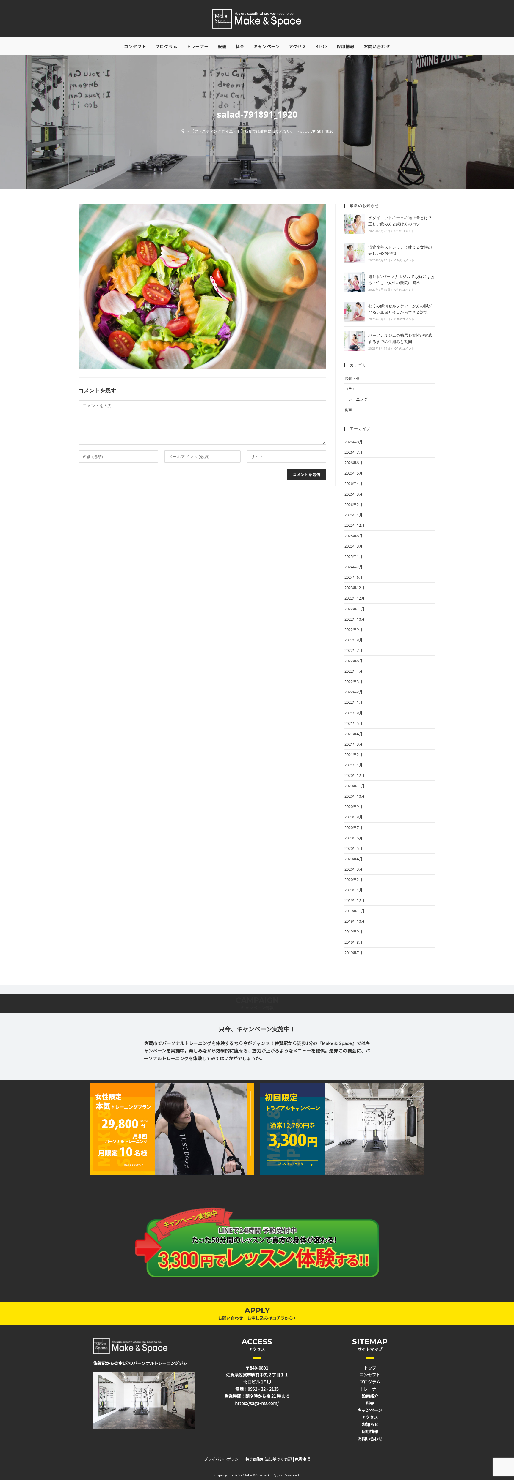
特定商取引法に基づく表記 (268, 1459)
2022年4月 (353, 671)
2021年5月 (353, 723)
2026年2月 (353, 504)
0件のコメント (404, 231)
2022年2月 (353, 692)
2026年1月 (353, 515)
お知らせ (352, 378)
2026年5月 (353, 473)
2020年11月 (354, 785)
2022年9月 (353, 629)
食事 (348, 409)
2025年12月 (354, 525)
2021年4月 (353, 733)
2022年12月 (354, 598)
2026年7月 (353, 452)
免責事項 (302, 1459)
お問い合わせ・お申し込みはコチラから (256, 1318)
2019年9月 (353, 931)
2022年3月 (353, 681)
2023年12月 (354, 587)
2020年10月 (354, 796)
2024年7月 (353, 567)
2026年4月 (353, 483)
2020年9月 (353, 806)
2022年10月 (354, 619)
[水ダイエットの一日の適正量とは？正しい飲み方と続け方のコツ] (354, 224)
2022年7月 (353, 650)
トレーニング (356, 399)
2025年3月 (353, 546)
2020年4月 (353, 858)
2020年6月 (353, 838)
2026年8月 (353, 442)
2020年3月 (353, 869)
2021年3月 (353, 744)
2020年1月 (353, 890)
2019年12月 (354, 900)
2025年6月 (353, 535)
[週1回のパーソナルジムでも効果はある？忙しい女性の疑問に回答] (354, 282)
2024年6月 (353, 577)
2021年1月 (353, 765)
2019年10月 (354, 921)
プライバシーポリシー (223, 1459)
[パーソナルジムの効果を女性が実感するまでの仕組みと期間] (354, 341)
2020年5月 (353, 848)
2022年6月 (353, 660)
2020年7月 (353, 827)
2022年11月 (354, 608)
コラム (350, 388)
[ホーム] (183, 131)
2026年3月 (353, 494)
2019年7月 (353, 952)
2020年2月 (353, 879)
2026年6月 (353, 462)
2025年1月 (353, 556)
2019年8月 (353, 942)
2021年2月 (353, 754)
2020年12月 (354, 775)
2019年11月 (354, 910)
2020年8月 (353, 817)
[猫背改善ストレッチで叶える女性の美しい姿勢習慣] (354, 253)
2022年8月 (353, 640)
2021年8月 (353, 713)
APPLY (257, 1310)
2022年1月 (353, 702)
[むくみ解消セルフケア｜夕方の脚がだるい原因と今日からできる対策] (354, 312)
